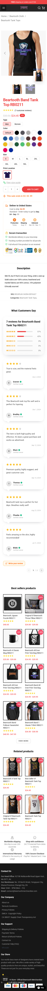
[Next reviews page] (41, 570)
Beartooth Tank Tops (10, 20)
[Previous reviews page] (29, 570)
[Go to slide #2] (30, 89)
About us (5, 902)
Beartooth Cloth (17, 16)
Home (4, 16)
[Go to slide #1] (16, 89)
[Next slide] (42, 53)
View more (24, 741)
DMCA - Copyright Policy (11, 913)
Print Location (9, 168)
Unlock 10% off (5, 979)
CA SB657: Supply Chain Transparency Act (19, 917)
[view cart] (43, 7)
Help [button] (42, 988)
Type (5, 120)
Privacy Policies (8, 910)
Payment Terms (8, 933)
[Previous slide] (5, 53)
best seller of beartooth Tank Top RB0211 (33, 781)
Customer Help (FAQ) (10, 944)
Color (5, 128)
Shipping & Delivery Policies (13, 929)
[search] (39, 7)
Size (5, 155)
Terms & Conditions (9, 906)
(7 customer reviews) (23, 110)
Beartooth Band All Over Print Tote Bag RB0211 (33, 687)
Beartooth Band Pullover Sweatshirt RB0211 (11, 725)
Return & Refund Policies (12, 937)
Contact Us (6, 940)
